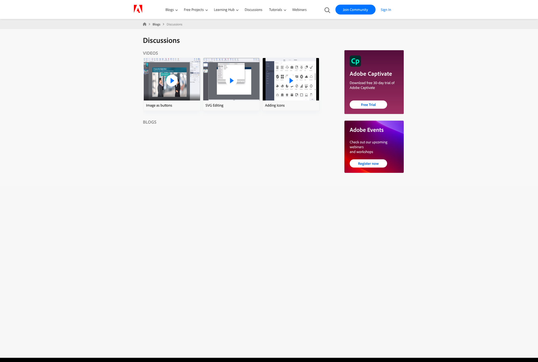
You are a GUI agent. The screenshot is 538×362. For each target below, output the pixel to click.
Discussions (253, 9)
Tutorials (276, 9)
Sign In (386, 9)
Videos (150, 53)
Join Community (355, 9)
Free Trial (368, 104)
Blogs (169, 9)
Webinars (299, 9)
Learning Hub (225, 9)
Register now (368, 163)
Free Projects (194, 9)
